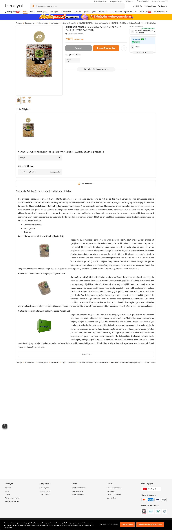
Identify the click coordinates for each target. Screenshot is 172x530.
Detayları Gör (55, 172)
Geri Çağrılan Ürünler (12, 501)
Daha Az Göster (86, 354)
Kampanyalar (44, 488)
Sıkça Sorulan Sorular (114, 488)
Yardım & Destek (143, 1)
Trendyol (19, 23)
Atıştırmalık (55, 23)
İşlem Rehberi (111, 498)
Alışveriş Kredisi (45, 491)
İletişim (7, 494)
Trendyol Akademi (77, 494)
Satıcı (74, 483)
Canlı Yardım (111, 491)
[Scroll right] (164, 12)
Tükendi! (78, 48)
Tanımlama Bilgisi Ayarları (108, 525)
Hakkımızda (129, 1)
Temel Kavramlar (77, 491)
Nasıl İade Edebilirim (114, 494)
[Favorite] (124, 48)
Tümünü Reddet (127, 525)
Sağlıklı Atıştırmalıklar (69, 23)
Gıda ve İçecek (42, 23)
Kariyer (7, 491)
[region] (86, 525)
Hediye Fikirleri (45, 494)
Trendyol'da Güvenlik (12, 498)
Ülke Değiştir (147, 483)
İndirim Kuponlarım (100, 1)
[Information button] (145, 39)
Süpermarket (29, 23)
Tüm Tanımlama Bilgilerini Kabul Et (150, 525)
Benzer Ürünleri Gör (106, 48)
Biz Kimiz (8, 488)
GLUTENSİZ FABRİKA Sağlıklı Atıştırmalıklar (93, 23)
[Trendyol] (13, 6)
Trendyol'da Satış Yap (116, 1)
